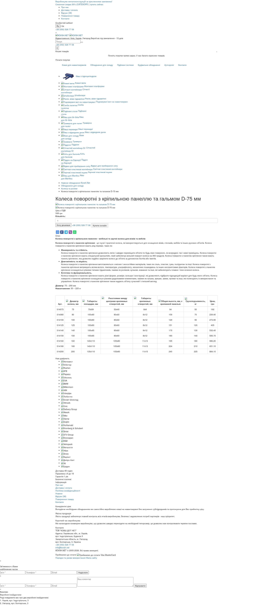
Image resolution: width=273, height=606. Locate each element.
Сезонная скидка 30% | (79, 4)
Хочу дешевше (63, 225)
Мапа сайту (91, 557)
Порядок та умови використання (70, 557)
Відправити (140, 585)
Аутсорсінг (169, 64)
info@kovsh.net (62, 547)
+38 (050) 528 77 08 (64, 29)
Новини (58, 493)
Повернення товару (70, 15)
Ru (58, 26)
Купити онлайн (100, 225)
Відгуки (66, 12)
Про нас (65, 7)
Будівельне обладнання (149, 64)
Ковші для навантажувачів (74, 64)
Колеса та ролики (69, 188)
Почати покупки (62, 59)
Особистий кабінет (64, 22)
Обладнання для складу (101, 64)
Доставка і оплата (69, 10)
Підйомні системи (125, 64)
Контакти (65, 18)
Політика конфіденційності (67, 490)
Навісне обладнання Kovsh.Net (75, 182)
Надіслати (83, 572)
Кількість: (60, 216)
